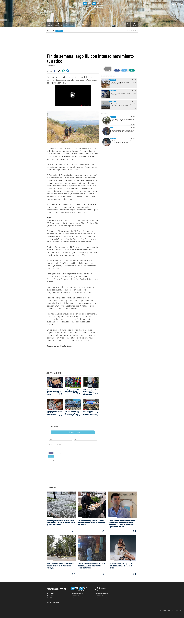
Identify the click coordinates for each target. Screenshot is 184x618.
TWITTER (50, 598)
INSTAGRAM (51, 600)
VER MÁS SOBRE (73, 432)
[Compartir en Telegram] (67, 71)
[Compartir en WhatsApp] (63, 71)
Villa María (3, 20)
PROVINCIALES (50, 31)
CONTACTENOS (52, 593)
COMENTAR (51, 456)
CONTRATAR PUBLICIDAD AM (76, 600)
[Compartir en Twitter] (59, 71)
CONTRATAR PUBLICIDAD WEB (53, 602)
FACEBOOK (51, 595)
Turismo (59, 31)
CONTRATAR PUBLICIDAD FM (100, 600)
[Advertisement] (92, 43)
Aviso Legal (178, 610)
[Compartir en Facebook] (55, 71)
